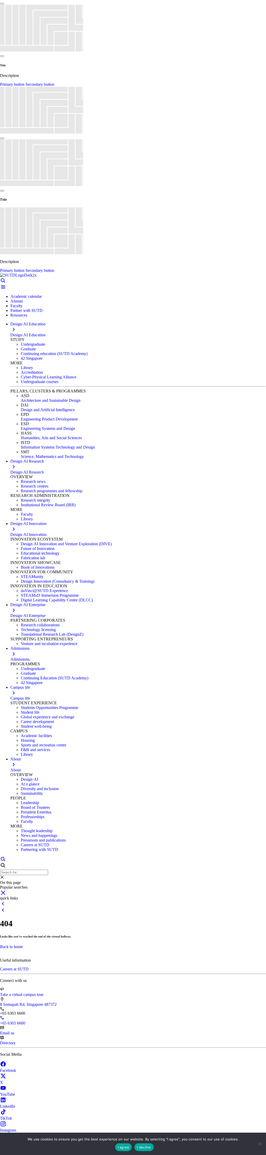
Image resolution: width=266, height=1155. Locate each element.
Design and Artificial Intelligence (48, 410)
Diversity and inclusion (40, 788)
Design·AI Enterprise (27, 615)
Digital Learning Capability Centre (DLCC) (57, 600)
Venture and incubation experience (49, 643)
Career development (37, 721)
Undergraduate (33, 344)
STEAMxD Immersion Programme (50, 595)
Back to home (11, 946)
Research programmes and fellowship (51, 491)
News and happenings (39, 835)
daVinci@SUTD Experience (44, 590)
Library (27, 367)
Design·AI (29, 779)
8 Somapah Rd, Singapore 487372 (28, 1004)
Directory (8, 1043)
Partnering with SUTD (39, 849)
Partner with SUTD (26, 310)
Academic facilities (36, 735)
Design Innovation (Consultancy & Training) (57, 581)
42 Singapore (32, 358)
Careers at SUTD (35, 845)
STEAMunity (32, 576)
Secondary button (39, 84)
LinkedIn (7, 1106)
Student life (30, 712)
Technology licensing (38, 629)
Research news (33, 481)
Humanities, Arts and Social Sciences (51, 438)
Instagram (8, 1130)
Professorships (32, 817)
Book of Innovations (38, 567)
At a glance (30, 784)
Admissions (20, 659)
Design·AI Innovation (28, 534)
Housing (28, 740)
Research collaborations (40, 625)
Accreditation (32, 372)
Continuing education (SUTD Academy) (54, 353)
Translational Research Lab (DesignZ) (52, 634)
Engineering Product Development (49, 419)
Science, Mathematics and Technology (52, 456)
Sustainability (32, 793)
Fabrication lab (33, 558)
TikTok (6, 1118)
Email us (7, 1033)
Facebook (8, 1070)
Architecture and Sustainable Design (51, 400)
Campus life (20, 698)
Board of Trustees (35, 807)
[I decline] (259, 1143)
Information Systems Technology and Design (58, 447)
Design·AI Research (27, 472)
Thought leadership (36, 831)
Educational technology (40, 553)
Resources (18, 315)
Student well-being (36, 726)
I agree (123, 1147)
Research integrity (35, 500)
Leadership (30, 802)
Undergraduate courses (39, 381)
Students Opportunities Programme (49, 707)
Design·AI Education (27, 335)
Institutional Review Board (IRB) (48, 505)
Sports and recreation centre (43, 745)
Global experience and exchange (47, 717)
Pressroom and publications (43, 840)
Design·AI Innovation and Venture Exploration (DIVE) (66, 544)
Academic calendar (26, 296)
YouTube (7, 1094)
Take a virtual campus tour (21, 994)
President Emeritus (36, 812)
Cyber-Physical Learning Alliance (48, 377)
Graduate (28, 349)
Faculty (16, 306)
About (15, 770)
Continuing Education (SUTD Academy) (54, 678)
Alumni (16, 301)
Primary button (12, 84)
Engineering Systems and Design (48, 428)
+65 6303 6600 (12, 1023)
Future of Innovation (38, 548)
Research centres (34, 486)
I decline (144, 1147)
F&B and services (35, 749)
